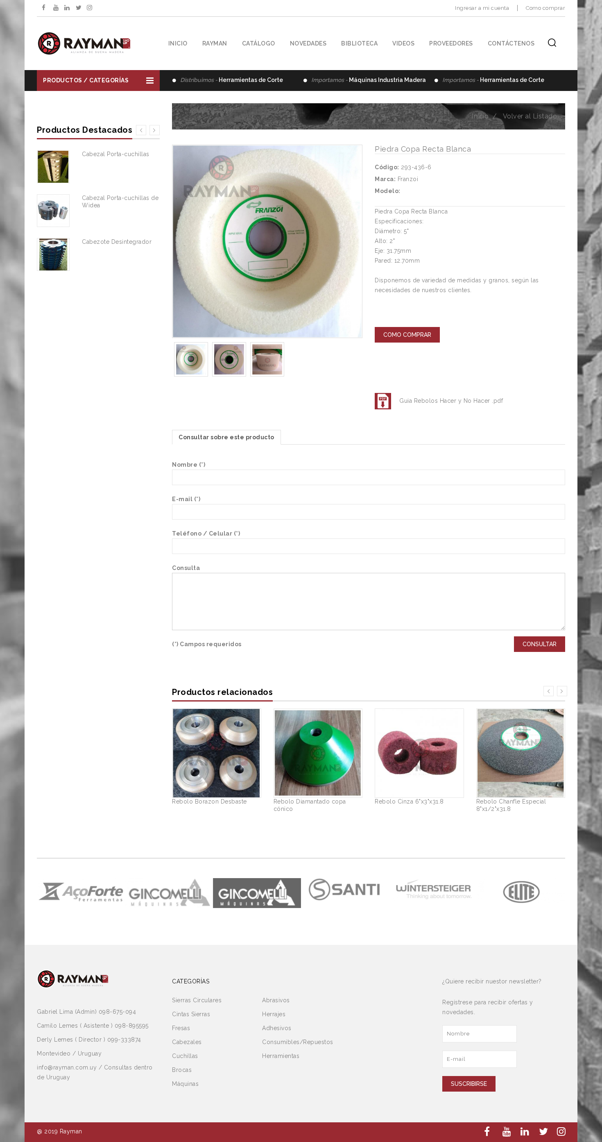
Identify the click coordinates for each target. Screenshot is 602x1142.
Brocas (182, 1070)
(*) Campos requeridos (207, 644)
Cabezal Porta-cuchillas (115, 154)
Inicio (178, 43)
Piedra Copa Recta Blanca (423, 149)
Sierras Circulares (197, 1000)
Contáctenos (511, 43)
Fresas (181, 1028)
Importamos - (368, 80)
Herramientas (280, 1056)
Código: (387, 167)
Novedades (308, 43)
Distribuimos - (231, 80)
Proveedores (451, 43)
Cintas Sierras (191, 1014)
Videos (403, 43)
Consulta (186, 568)
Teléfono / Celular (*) (206, 533)
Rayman (214, 43)
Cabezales (187, 1042)
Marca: (385, 179)
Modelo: (388, 191)
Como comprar (545, 8)
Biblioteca (359, 43)
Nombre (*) (188, 464)
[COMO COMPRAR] (407, 328)
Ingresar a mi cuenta (482, 8)
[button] (98, 80)
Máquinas (185, 1084)
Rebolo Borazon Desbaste (209, 801)
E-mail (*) (186, 499)
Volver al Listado (530, 116)
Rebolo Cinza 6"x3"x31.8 (409, 801)
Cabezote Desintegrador (117, 241)
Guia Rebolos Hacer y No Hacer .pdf (451, 400)
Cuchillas (185, 1056)
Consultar (540, 644)
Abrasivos (276, 1000)
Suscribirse (469, 1084)
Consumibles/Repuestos (297, 1042)
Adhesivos (277, 1028)
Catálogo (258, 43)
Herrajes (273, 1014)
